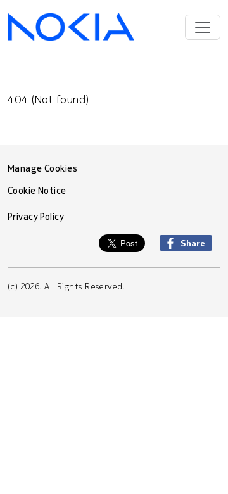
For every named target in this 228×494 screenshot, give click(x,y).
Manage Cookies (42, 168)
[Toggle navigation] (202, 27)
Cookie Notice (37, 190)
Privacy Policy (36, 216)
